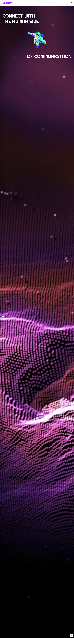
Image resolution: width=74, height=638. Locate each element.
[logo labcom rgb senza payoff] (7, 2)
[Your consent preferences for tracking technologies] (71, 635)
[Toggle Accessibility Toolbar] (3, 315)
